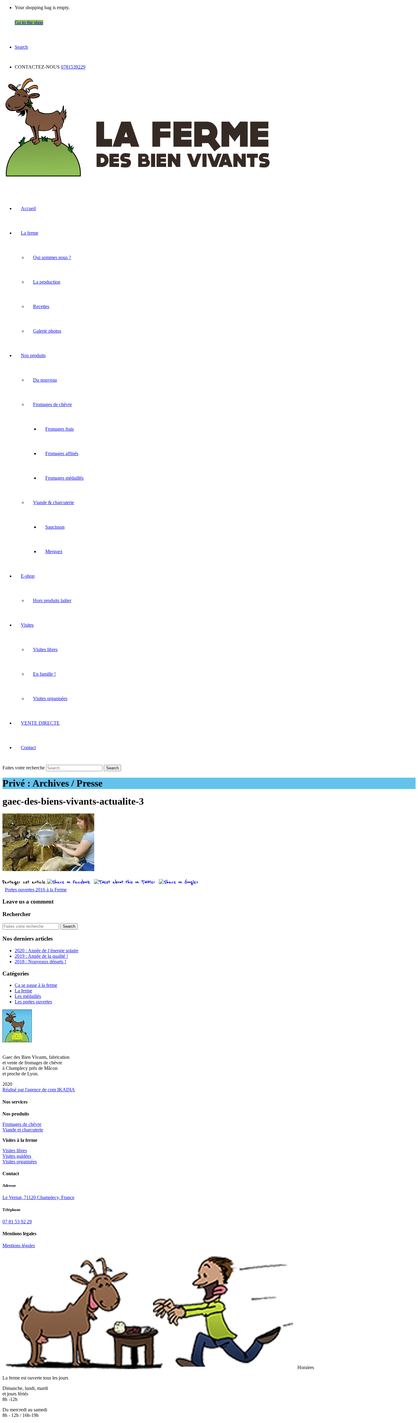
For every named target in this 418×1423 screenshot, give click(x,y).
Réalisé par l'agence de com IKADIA (38, 1089)
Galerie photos (47, 331)
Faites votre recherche (23, 767)
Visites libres (45, 649)
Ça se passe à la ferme (36, 985)
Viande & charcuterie (53, 502)
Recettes (41, 306)
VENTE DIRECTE (40, 723)
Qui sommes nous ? (52, 257)
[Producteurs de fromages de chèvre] (137, 179)
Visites (27, 625)
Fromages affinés (61, 453)
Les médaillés (28, 996)
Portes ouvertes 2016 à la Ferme (36, 889)
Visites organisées (50, 698)
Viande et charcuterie (22, 1129)
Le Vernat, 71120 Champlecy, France (38, 1197)
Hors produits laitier (52, 600)
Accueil (28, 208)
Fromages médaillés (64, 478)
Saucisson (55, 527)
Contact (28, 747)
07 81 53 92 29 (17, 1221)
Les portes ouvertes (33, 1001)
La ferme (29, 233)
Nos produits (33, 355)
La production (46, 282)
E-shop (28, 576)
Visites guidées (16, 1156)
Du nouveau (45, 380)
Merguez (53, 551)
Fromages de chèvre (52, 404)
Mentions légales (18, 1245)
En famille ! (44, 674)
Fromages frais (59, 429)
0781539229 (73, 67)
